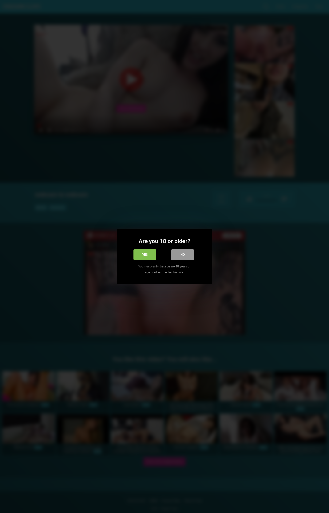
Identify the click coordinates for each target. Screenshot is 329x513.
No (182, 254)
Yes (145, 254)
